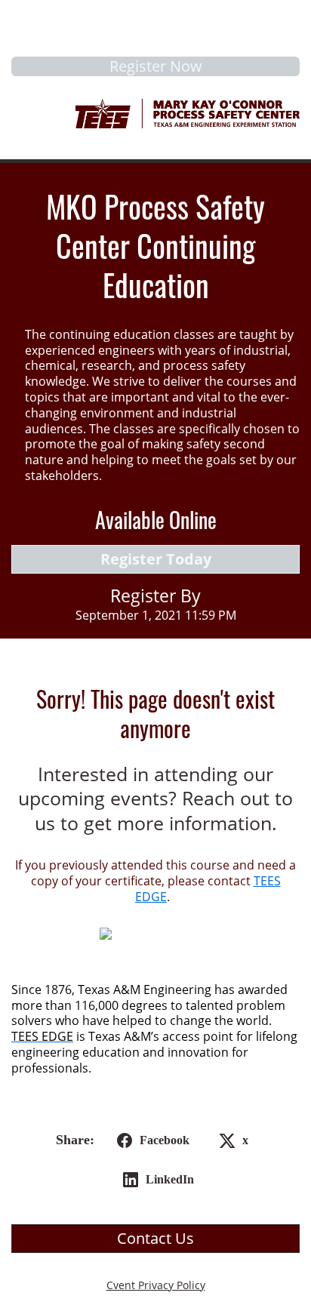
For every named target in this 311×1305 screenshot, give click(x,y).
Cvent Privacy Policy (155, 1285)
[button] (150, 1140)
